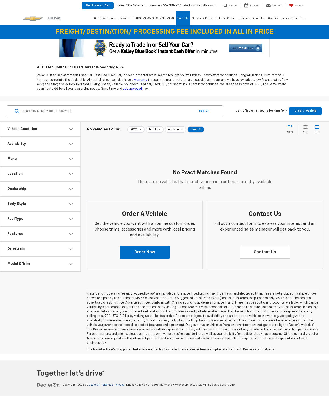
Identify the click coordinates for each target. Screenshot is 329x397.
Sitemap (107, 385)
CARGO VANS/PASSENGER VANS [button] (154, 18)
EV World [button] (124, 18)
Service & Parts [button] (202, 18)
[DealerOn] (48, 384)
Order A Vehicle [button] (305, 110)
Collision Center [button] (226, 18)
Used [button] (112, 18)
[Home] (95, 18)
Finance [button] (244, 18)
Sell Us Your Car (98, 5)
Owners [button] (273, 18)
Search (204, 110)
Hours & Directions (293, 18)
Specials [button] (182, 18)
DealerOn (94, 385)
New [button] (102, 18)
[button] (145, 252)
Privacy (119, 385)
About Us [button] (259, 18)
